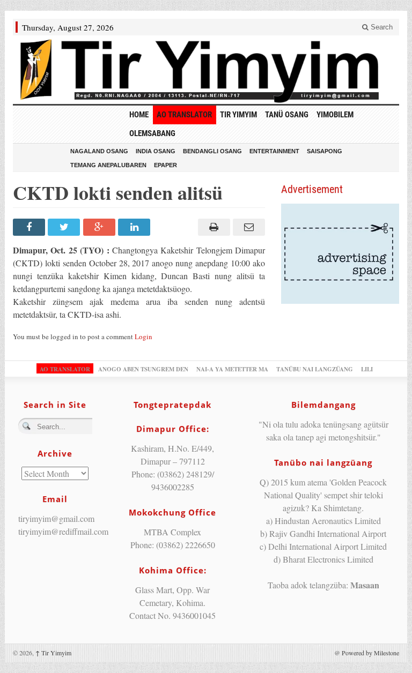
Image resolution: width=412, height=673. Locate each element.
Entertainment (274, 151)
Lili (367, 369)
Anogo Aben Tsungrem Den (143, 369)
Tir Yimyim (238, 114)
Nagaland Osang (99, 151)
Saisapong (324, 151)
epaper (165, 165)
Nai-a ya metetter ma (232, 369)
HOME (139, 114)
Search (381, 27)
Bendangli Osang (212, 151)
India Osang (155, 151)
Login (143, 336)
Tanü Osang (286, 114)
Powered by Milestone (370, 652)
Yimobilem (335, 114)
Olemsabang (152, 133)
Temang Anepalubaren (108, 165)
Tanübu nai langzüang (314, 369)
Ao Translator (184, 114)
